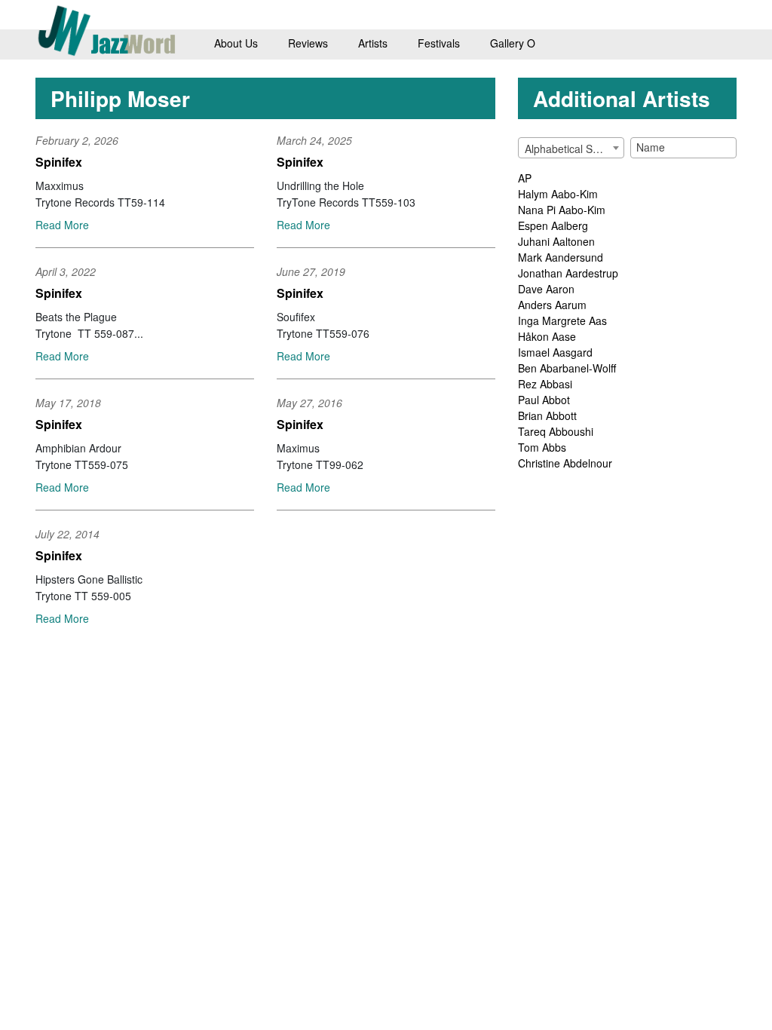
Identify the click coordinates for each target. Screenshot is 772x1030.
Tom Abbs (542, 447)
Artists (373, 43)
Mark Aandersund (560, 257)
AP (525, 177)
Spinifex (58, 161)
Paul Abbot (544, 399)
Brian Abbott (547, 415)
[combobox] (571, 147)
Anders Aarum (552, 304)
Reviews (308, 43)
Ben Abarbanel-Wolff (567, 368)
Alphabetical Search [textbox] (572, 148)
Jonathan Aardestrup (568, 272)
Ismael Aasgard (555, 352)
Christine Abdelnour (565, 463)
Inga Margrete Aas (562, 320)
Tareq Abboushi (555, 431)
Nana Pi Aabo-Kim (561, 209)
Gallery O (512, 43)
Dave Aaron (546, 288)
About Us (236, 43)
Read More (62, 224)
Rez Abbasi (545, 383)
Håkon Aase (547, 336)
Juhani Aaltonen (556, 241)
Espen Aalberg (553, 225)
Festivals (439, 43)
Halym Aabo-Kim (558, 193)
